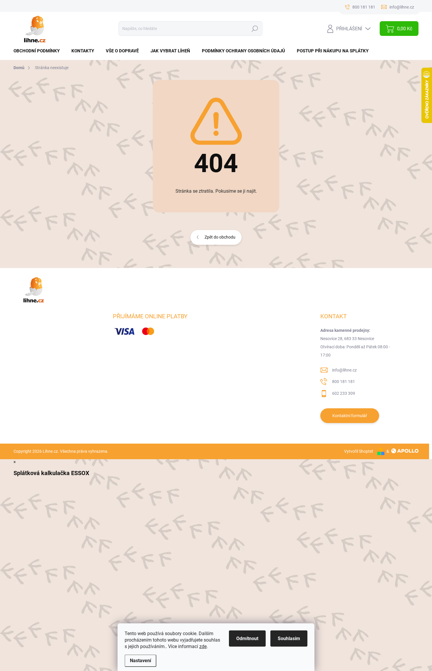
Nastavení (140, 660)
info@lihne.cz (344, 370)
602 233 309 (343, 393)
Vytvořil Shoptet (358, 451)
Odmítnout (247, 638)
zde (203, 646)
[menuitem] (39, 51)
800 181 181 (343, 381)
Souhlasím (289, 638)
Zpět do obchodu (220, 237)
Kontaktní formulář (349, 415)
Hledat (255, 28)
